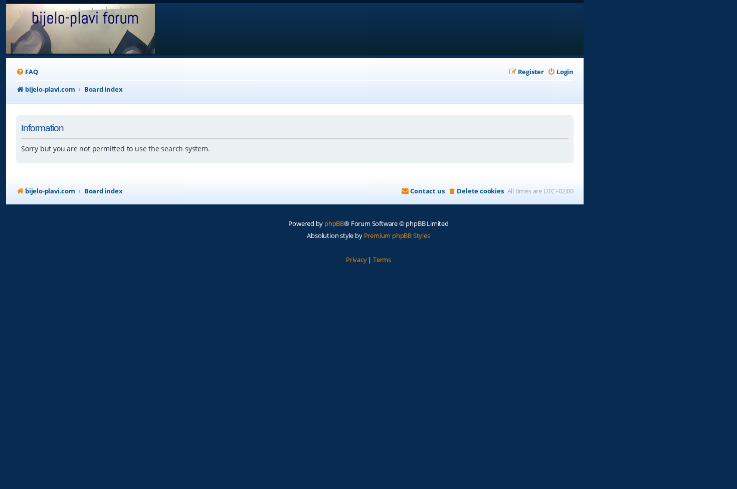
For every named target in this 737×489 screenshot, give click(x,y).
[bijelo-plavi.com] (80, 30)
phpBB (334, 223)
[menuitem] (27, 72)
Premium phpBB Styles (397, 235)
